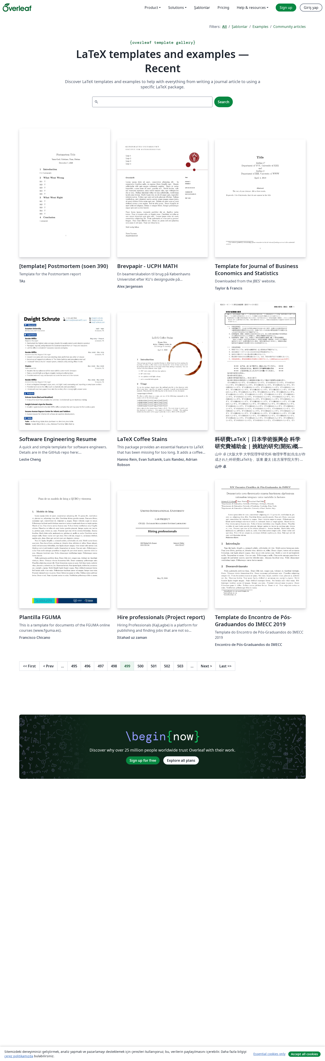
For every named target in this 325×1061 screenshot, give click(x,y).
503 (180, 666)
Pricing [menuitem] (223, 7)
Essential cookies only (269, 1054)
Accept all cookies (304, 1054)
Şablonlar (240, 26)
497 (101, 666)
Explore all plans (181, 760)
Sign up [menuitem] (286, 7)
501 (154, 666)
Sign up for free (143, 760)
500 (140, 666)
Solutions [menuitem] (176, 7)
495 (74, 666)
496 (87, 666)
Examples (260, 26)
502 (167, 666)
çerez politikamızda (18, 1056)
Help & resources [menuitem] (251, 7)
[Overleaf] (17, 7)
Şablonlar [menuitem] (202, 7)
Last (225, 666)
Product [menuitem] (151, 7)
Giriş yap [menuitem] (311, 7)
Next (206, 666)
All (224, 26)
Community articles (289, 26)
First (29, 666)
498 (114, 666)
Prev (48, 666)
